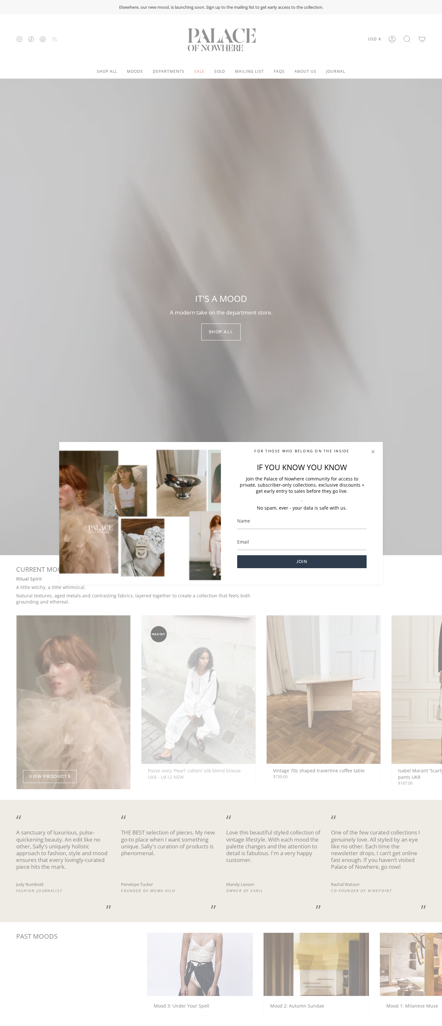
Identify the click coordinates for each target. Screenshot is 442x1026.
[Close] (373, 451)
